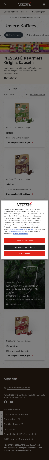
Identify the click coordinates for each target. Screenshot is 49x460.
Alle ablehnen (24, 254)
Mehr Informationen (20, 234)
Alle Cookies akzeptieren (25, 247)
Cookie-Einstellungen (24, 241)
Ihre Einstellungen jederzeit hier (22, 229)
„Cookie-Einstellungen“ (16, 231)
